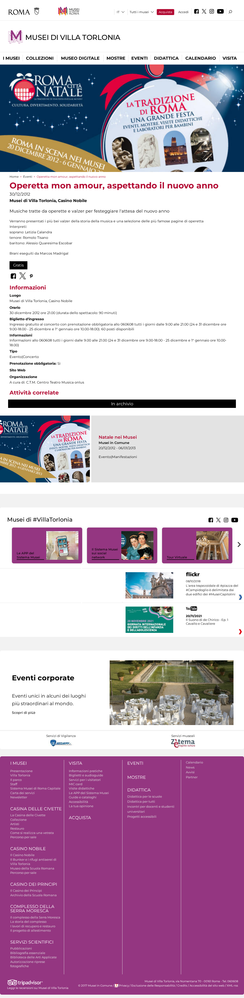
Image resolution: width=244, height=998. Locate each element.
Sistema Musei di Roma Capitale (35, 788)
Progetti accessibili (142, 816)
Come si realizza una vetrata (32, 833)
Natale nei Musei (118, 437)
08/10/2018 (212, 588)
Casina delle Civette (36, 809)
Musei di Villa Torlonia (72, 37)
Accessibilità (78, 802)
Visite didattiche (81, 788)
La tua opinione (81, 806)
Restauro (17, 828)
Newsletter (18, 797)
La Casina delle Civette (28, 815)
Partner (192, 777)
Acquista (165, 12)
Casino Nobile (28, 849)
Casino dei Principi (33, 884)
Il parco (16, 780)
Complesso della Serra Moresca (32, 908)
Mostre (116, 58)
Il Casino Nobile (22, 855)
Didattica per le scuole (144, 796)
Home (14, 176)
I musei (11, 58)
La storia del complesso (28, 921)
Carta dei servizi (22, 793)
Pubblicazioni (21, 948)
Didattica (166, 58)
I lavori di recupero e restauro (32, 926)
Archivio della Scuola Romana (33, 895)
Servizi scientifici (31, 942)
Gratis (18, 265)
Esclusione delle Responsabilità (153, 985)
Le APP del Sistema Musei (28, 555)
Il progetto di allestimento (30, 930)
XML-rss (232, 985)
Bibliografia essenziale (27, 953)
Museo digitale (80, 58)
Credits (182, 985)
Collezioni (40, 58)
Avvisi (190, 772)
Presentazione (21, 771)
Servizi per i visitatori (85, 780)
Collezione (18, 820)
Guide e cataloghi (83, 797)
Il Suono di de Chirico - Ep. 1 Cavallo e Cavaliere (207, 621)
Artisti (14, 824)
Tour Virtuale (177, 557)
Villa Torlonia (20, 775)
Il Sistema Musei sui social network (105, 553)
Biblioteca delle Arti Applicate (33, 957)
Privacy (124, 985)
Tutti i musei (139, 12)
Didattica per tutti (141, 801)
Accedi (183, 12)
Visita (230, 58)
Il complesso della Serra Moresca (35, 917)
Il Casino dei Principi (26, 890)
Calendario (200, 58)
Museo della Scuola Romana (32, 868)
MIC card (75, 784)
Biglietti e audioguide (86, 775)
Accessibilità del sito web (207, 985)
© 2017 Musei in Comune (95, 985)
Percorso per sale (23, 837)
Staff (13, 784)
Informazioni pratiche (85, 771)
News (190, 767)
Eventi (139, 58)
